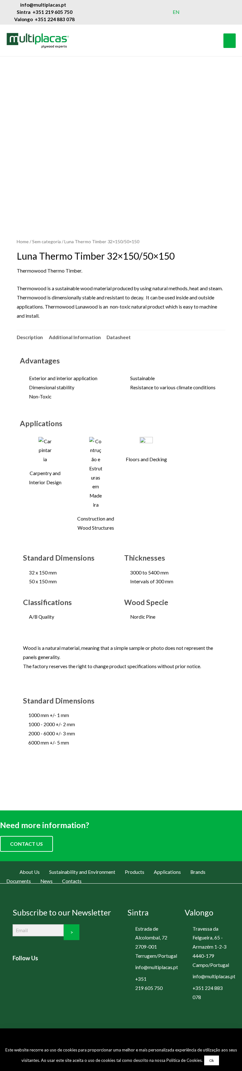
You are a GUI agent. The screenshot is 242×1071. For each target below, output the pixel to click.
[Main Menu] (229, 40)
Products (134, 872)
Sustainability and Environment (82, 872)
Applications (167, 872)
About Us (30, 872)
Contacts (72, 881)
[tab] (30, 337)
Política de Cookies (184, 1060)
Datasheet (119, 337)
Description (30, 337)
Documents (18, 881)
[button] (121, 773)
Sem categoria (46, 241)
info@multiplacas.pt (156, 967)
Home (23, 241)
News (46, 881)
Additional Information (75, 337)
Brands (197, 872)
